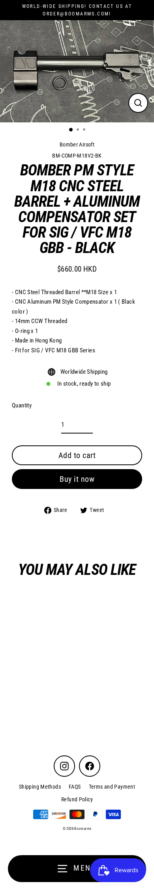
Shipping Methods (40, 787)
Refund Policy (77, 799)
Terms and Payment (112, 787)
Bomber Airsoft (77, 144)
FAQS (75, 787)
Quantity (22, 405)
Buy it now (77, 479)
